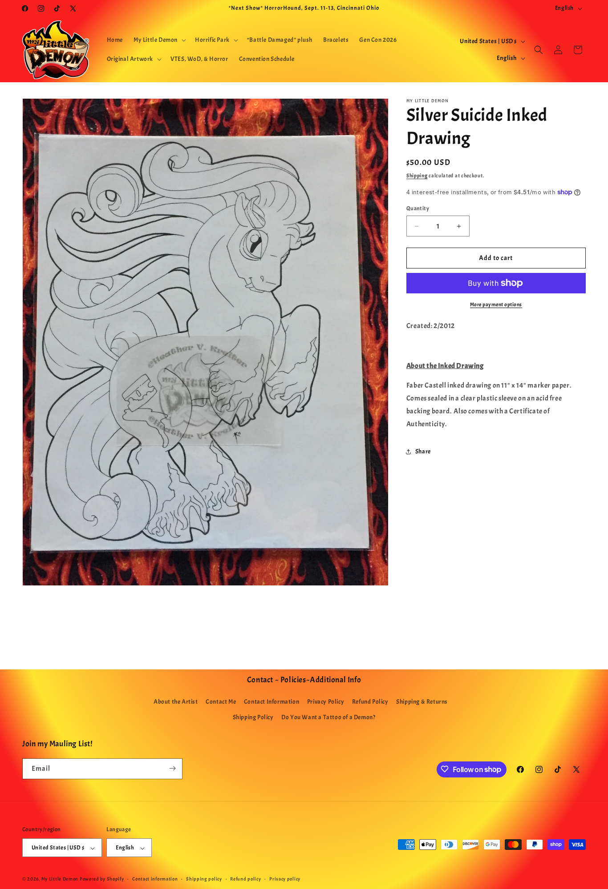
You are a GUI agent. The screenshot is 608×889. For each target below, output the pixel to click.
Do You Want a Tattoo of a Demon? (328, 717)
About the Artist (176, 701)
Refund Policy (370, 701)
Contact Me (221, 701)
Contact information (155, 879)
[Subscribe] (172, 768)
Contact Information (271, 701)
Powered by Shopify (102, 879)
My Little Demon (60, 879)
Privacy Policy (325, 701)
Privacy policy (284, 879)
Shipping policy (204, 879)
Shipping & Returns (422, 701)
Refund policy (245, 879)
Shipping (417, 175)
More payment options (496, 304)
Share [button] (423, 451)
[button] (159, 40)
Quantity (417, 208)
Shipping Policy (253, 717)
